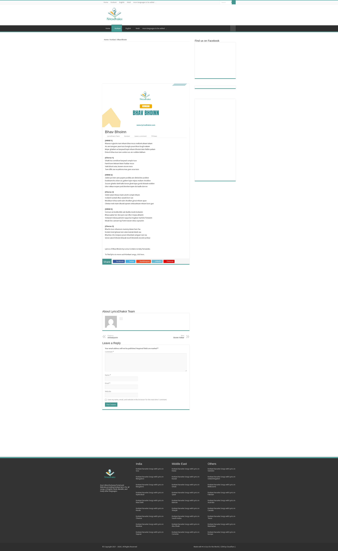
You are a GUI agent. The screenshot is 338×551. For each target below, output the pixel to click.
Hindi (129, 2)
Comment (109, 352)
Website (108, 391)
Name (108, 375)
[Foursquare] (215, 2)
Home (106, 2)
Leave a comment (141, 136)
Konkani (114, 2)
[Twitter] (210, 2)
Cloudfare (230, 547)
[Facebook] (208, 2)
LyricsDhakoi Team (113, 136)
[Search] (234, 2)
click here (140, 254)
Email (107, 383)
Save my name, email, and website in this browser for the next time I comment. (137, 400)
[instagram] (218, 2)
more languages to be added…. (144, 2)
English (121, 2)
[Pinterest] (213, 2)
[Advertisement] (186, 13)
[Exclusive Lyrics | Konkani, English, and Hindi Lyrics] (114, 13)
